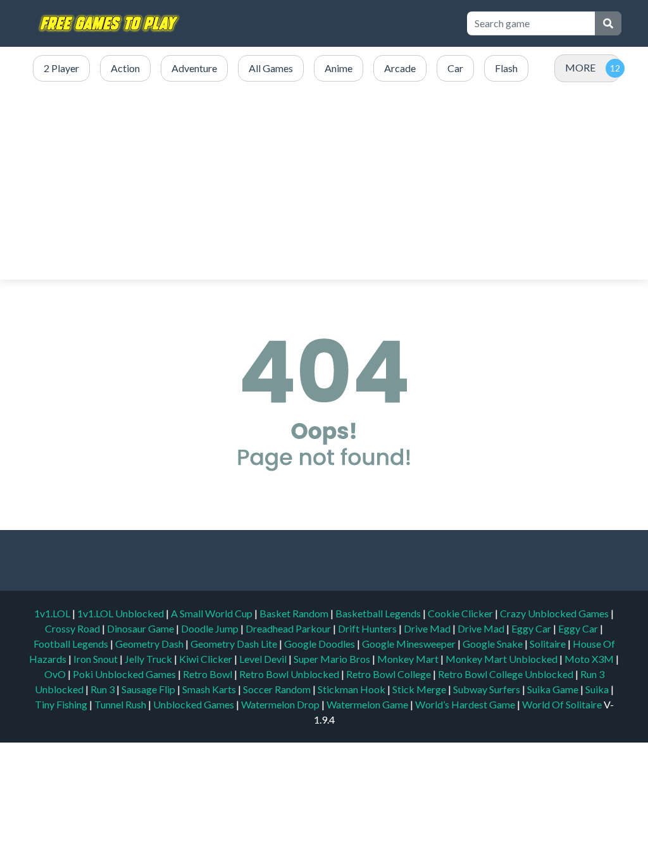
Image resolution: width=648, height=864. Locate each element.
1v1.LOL (53, 613)
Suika (598, 689)
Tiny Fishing (62, 704)
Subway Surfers (487, 689)
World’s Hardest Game (466, 704)
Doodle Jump (210, 628)
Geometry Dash (150, 644)
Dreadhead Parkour (289, 628)
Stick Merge (420, 689)
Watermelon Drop (281, 704)
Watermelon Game (367, 704)
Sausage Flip (149, 689)
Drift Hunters (368, 628)
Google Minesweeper (410, 644)
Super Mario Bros (333, 659)
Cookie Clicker (461, 613)
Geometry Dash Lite (234, 644)
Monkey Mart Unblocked (502, 659)
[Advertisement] (324, 181)
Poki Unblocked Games (125, 674)
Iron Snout (96, 659)
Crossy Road (73, 628)
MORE (580, 67)
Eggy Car (532, 628)
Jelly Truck (149, 659)
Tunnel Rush (121, 704)
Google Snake (494, 644)
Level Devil (264, 659)
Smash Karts (210, 689)
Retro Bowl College (389, 674)
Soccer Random (278, 689)
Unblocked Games (194, 704)
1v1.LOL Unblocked (121, 613)
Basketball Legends (379, 613)
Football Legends (72, 644)
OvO (56, 674)
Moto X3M (590, 659)
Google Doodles (320, 644)
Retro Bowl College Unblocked (506, 674)
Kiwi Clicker (206, 659)
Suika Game (553, 689)
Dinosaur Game (141, 628)
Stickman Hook (352, 689)
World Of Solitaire (563, 704)
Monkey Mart (408, 659)
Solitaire (549, 644)
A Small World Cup (212, 613)
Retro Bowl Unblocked (290, 674)
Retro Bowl (208, 674)
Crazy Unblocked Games (555, 613)
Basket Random (294, 613)
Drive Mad (428, 628)
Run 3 (103, 689)
